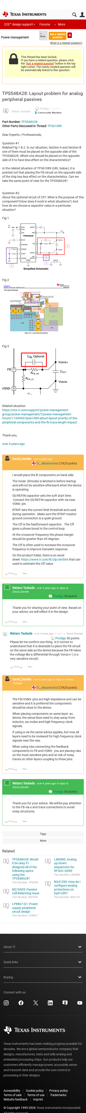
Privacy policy (58, 1090)
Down (16, 575)
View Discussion (27, 573)
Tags (43, 833)
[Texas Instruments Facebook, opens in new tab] (21, 1004)
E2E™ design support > (19, 24)
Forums (44, 24)
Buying (8, 977)
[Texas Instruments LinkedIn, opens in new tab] (50, 1004)
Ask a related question (57, 36)
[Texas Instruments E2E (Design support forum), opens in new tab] (65, 1004)
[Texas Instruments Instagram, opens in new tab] (6, 1004)
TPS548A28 (29, 122)
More (61, 24)
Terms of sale (13, 1095)
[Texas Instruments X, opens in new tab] (35, 1004)
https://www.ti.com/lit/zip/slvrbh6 (44, 559)
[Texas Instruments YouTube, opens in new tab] (79, 1004)
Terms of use (36, 1095)
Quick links (11, 962)
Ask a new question (69, 35)
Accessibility (12, 1090)
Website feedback (16, 1099)
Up (6, 575)
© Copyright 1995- (20, 1107)
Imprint (38, 1099)
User (82, 15)
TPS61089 (54, 126)
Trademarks (58, 1095)
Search (74, 15)
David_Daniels (22, 459)
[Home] (24, 14)
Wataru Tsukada (20, 111)
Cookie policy (35, 1090)
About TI (9, 947)
